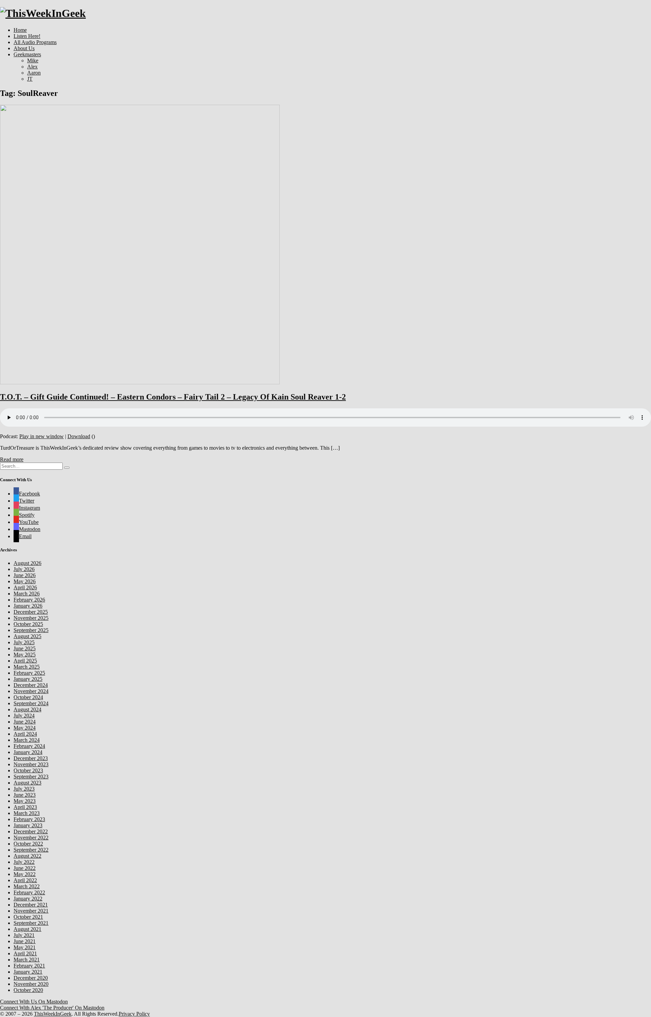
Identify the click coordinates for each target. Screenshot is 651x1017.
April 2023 (25, 807)
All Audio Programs (35, 42)
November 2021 (31, 911)
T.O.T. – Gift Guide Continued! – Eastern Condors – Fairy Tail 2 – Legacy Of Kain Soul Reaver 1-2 (173, 396)
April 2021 (25, 953)
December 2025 (31, 612)
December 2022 (31, 831)
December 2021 (31, 905)
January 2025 (28, 679)
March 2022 (27, 886)
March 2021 (27, 959)
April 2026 (25, 587)
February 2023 (29, 819)
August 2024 (27, 709)
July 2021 (24, 935)
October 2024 (28, 697)
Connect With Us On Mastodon (34, 1001)
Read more (11, 459)
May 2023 (25, 801)
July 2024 (24, 715)
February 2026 (29, 600)
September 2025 (31, 630)
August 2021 (27, 929)
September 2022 (31, 850)
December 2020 (31, 978)
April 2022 (25, 880)
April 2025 (25, 661)
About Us (24, 48)
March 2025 (27, 667)
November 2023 (31, 764)
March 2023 (27, 813)
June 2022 (25, 868)
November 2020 (31, 984)
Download (78, 436)
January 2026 (28, 606)
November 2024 (31, 691)
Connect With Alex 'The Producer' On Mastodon (52, 1008)
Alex (32, 66)
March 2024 (27, 740)
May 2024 (25, 728)
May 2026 (25, 581)
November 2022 (31, 837)
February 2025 (29, 673)
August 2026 (27, 563)
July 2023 (24, 789)
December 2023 (31, 758)
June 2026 (25, 575)
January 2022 (28, 898)
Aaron (34, 73)
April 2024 (25, 734)
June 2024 (25, 722)
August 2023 (27, 783)
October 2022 (28, 844)
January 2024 (28, 752)
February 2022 (29, 892)
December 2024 (31, 685)
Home (20, 30)
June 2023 (25, 795)
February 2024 (29, 746)
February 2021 (29, 966)
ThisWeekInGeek (53, 1014)
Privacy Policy (134, 1014)
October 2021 (28, 917)
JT (30, 79)
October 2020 (28, 990)
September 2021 (31, 923)
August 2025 (27, 636)
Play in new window (41, 436)
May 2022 (25, 874)
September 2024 (31, 703)
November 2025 (31, 618)
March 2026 (27, 593)
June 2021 (25, 941)
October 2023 (28, 770)
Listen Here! (27, 36)
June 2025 (25, 648)
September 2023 (31, 776)
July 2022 (24, 862)
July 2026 (24, 569)
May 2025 (25, 654)
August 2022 (27, 856)
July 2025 (24, 642)
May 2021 (25, 947)
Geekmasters (27, 54)
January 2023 (28, 825)
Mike (32, 60)
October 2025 (28, 624)
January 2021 (28, 972)
